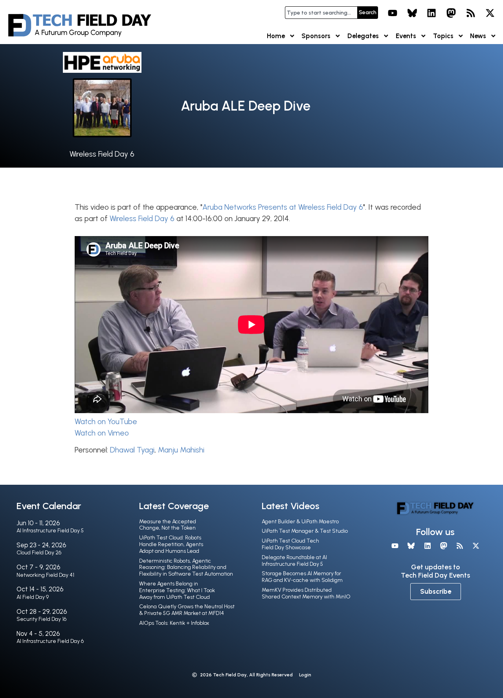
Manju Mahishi (181, 449)
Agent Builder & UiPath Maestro (300, 521)
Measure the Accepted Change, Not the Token (167, 525)
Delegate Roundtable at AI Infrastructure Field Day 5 (294, 560)
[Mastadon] (451, 13)
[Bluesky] (412, 13)
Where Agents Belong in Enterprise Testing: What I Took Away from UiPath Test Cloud (177, 590)
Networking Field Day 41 (45, 575)
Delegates (363, 36)
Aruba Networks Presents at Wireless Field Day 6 (282, 207)
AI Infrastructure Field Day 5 (50, 530)
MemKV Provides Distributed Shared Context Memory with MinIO (306, 593)
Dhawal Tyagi (132, 449)
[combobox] (321, 12)
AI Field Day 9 (33, 597)
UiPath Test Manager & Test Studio (305, 531)
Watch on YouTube (106, 421)
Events (406, 36)
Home (276, 36)
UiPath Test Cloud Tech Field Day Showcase (290, 544)
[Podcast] (470, 13)
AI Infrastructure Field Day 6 (50, 641)
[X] (490, 13)
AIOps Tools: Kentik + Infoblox (174, 623)
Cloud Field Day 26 (39, 552)
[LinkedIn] (432, 13)
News (478, 36)
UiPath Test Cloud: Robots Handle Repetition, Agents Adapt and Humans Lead (171, 544)
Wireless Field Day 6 (102, 154)
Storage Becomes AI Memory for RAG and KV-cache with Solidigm (302, 577)
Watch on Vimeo (102, 433)
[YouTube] (392, 13)
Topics (443, 36)
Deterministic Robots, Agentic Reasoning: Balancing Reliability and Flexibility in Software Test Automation (186, 568)
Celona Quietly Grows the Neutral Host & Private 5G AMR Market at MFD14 (187, 610)
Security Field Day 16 (41, 619)
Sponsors (315, 36)
